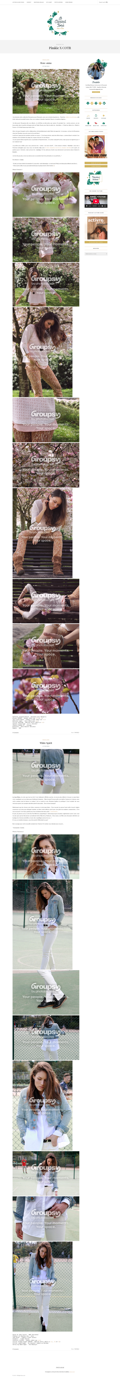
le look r (47, 147)
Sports (96, 118)
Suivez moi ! (72, 1371)
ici (53, 165)
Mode (88, 118)
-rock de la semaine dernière (63, 147)
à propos (96, 92)
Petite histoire (59, 2)
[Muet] (102, 206)
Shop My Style (96, 163)
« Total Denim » (54, 811)
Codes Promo (68, 2)
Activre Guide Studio (18, 2)
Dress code (46, 59)
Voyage (103, 118)
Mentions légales (39, 2)
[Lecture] (87, 206)
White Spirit (46, 742)
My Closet (49, 2)
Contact (29, 2)
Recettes (96, 125)
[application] (96, 201)
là (41, 718)
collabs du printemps (71, 117)
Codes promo (96, 166)
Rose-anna (45, 62)
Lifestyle (103, 125)
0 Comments (16, 732)
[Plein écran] (105, 206)
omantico (52, 147)
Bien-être (88, 125)
